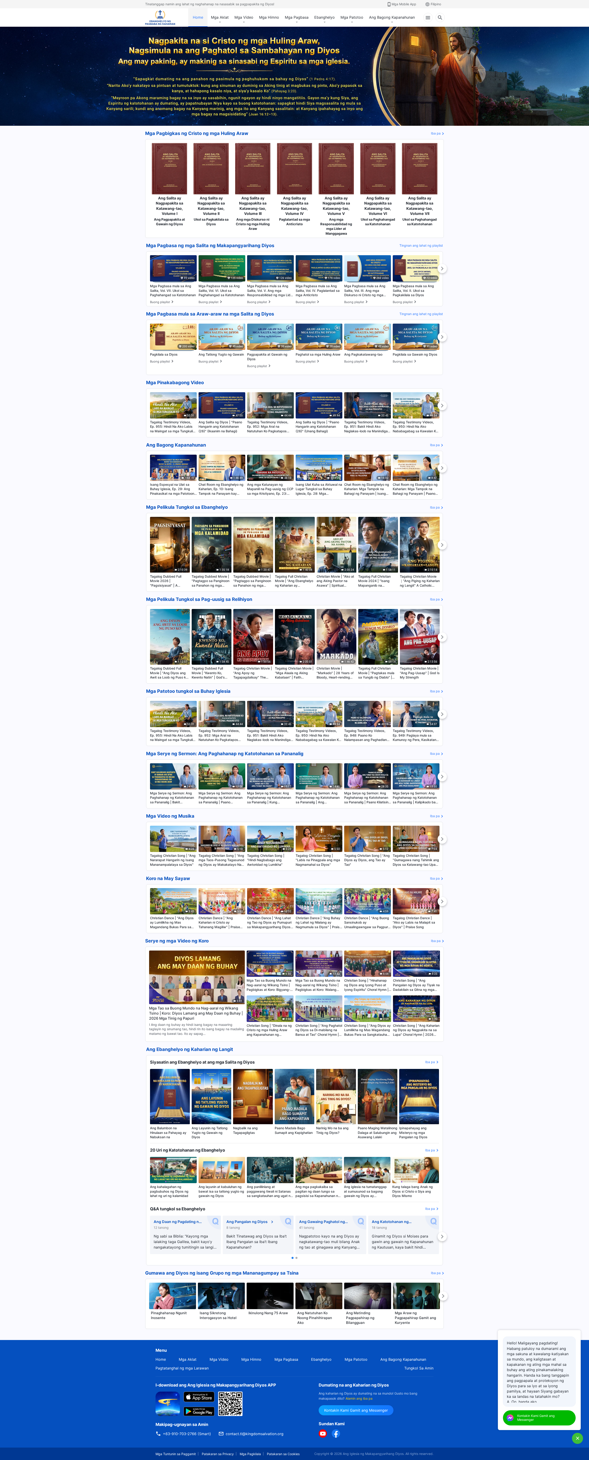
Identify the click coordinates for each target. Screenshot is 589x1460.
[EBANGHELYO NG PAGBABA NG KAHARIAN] (160, 17)
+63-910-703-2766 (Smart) (187, 1433)
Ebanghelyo (324, 17)
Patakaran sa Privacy (218, 1454)
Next (442, 268)
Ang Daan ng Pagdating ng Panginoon (177, 1221)
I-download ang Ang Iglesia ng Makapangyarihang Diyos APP (216, 1385)
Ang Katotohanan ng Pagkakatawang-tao (390, 1221)
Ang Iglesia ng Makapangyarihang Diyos (373, 1454)
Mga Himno (269, 17)
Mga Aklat (220, 17)
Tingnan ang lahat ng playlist (421, 245)
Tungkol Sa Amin (418, 1368)
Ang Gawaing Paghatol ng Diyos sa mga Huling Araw (322, 1221)
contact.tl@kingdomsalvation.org (254, 1433)
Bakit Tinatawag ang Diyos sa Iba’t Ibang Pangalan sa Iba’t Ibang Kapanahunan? (256, 1241)
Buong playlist (160, 302)
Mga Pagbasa (297, 17)
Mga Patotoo (352, 17)
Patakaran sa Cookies (283, 1454)
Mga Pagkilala (250, 1454)
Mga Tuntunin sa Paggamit (176, 1454)
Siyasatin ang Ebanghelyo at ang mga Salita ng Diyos (202, 1062)
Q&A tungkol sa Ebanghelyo (177, 1208)
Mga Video (243, 17)
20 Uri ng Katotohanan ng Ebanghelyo (187, 1150)
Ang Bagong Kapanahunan (392, 17)
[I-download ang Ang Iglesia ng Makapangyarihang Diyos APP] (168, 1403)
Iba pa (436, 133)
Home (198, 17)
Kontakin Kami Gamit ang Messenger (356, 1410)
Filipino (436, 4)
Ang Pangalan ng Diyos (247, 1221)
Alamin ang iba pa (359, 1398)
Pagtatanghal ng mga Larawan (182, 1368)
